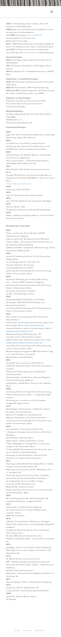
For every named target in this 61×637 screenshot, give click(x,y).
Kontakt (17, 630)
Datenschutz (39, 630)
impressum (27, 630)
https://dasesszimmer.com (18, 183)
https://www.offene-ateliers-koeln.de (24, 343)
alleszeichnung (31, 52)
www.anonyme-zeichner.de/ (19, 331)
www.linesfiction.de (34, 325)
